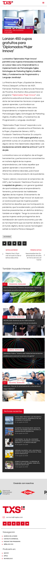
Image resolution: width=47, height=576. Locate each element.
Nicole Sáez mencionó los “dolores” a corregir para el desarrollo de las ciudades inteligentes (28, 418)
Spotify (6, 553)
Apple (6, 556)
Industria (12, 317)
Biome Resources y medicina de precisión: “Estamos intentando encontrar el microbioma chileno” (22, 289)
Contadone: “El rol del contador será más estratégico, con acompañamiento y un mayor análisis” (27, 441)
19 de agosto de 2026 (21, 455)
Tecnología (8, 30)
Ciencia (11, 350)
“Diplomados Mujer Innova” (23, 95)
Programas (13, 284)
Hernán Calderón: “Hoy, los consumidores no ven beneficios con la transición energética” (28, 452)
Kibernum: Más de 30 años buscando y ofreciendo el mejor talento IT (22, 387)
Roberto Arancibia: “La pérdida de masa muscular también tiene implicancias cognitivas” (27, 463)
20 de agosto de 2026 (21, 433)
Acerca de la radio (10, 536)
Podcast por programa (12, 541)
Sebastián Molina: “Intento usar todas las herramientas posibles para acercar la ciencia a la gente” (23, 355)
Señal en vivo (8, 544)
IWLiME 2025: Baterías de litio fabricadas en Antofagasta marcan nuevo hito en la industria (20, 322)
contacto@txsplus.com (14, 517)
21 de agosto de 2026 (21, 422)
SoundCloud (8, 558)
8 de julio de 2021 (18, 30)
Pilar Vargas (8, 32)
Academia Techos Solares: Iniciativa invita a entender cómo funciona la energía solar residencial (28, 429)
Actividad (7, 236)
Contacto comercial (11, 539)
